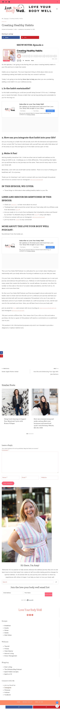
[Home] (2, 18)
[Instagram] (9, 2)
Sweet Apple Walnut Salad (10, 370)
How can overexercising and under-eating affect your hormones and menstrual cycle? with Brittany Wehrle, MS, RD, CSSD (44, 423)
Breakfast (7, 625)
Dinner (6, 630)
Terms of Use (39, 701)
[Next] (56, 410)
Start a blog (8, 667)
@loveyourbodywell (37, 179)
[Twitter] (6, 2)
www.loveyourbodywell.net (47, 308)
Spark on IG (8, 674)
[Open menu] (57, 9)
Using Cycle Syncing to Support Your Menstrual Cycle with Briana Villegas (15, 421)
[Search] (56, 582)
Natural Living (9, 653)
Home (18, 701)
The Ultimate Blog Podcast (13, 669)
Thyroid (6, 646)
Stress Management (10, 656)
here (17, 209)
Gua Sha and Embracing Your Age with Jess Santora (46, 371)
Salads (6, 633)
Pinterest (7, 690)
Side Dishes (8, 635)
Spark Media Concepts (11, 672)
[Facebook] (3, 2)
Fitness (6, 649)
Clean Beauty (8, 651)
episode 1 (14, 204)
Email (24, 477)
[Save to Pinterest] (1, 355)
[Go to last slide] (3, 410)
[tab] (28, 433)
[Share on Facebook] (1, 352)
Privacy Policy (27, 701)
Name (4, 477)
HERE (17, 219)
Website (44, 477)
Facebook (7, 695)
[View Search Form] (57, 2)
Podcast (4, 21)
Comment (5, 450)
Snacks (6, 628)
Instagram (7, 687)
